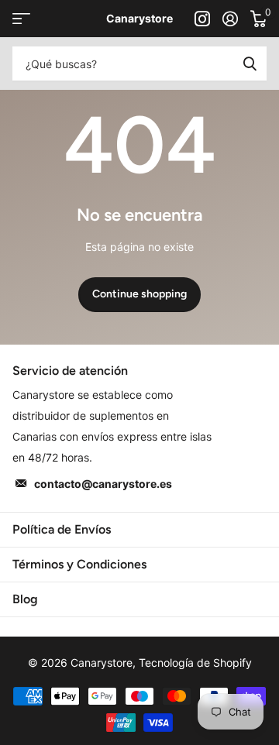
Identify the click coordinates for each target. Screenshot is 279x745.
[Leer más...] (202, 18)
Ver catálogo (21, 19)
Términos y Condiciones (79, 564)
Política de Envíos (61, 529)
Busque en (249, 63)
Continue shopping (139, 293)
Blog (25, 599)
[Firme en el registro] (230, 18)
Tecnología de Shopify (195, 662)
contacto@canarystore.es (103, 483)
